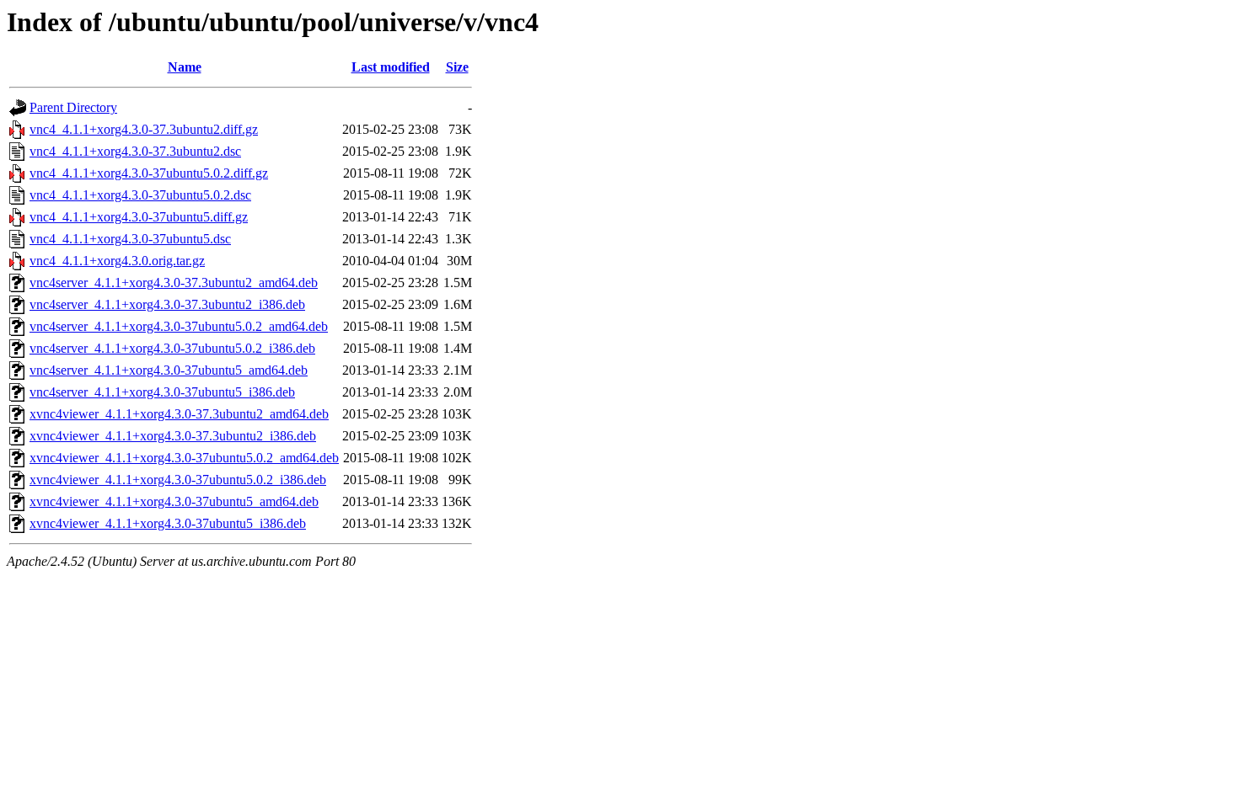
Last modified (390, 67)
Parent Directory (73, 107)
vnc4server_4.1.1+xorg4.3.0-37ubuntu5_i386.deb (162, 392)
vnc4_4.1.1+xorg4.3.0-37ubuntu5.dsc (130, 239)
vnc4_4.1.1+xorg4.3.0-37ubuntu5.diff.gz (139, 217)
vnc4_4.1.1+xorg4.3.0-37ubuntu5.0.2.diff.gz (149, 173)
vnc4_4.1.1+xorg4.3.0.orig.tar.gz (117, 260)
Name (184, 67)
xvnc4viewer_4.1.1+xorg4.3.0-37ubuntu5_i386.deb (168, 523)
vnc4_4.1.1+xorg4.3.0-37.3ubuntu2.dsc (135, 151)
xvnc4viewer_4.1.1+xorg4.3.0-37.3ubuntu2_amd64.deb (179, 414)
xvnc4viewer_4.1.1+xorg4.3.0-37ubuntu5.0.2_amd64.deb (184, 457)
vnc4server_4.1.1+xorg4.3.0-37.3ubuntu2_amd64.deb (174, 282)
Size (457, 67)
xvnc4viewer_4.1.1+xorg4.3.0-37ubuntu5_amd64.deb (174, 501)
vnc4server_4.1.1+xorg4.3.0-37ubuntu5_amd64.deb (169, 370)
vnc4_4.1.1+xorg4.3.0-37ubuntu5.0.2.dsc (140, 195)
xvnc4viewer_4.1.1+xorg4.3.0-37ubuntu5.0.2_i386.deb (178, 479)
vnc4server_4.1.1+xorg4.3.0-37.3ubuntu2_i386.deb (167, 304)
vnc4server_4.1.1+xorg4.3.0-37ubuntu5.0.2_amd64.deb (179, 326)
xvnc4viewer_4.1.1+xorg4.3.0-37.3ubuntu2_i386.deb (173, 436)
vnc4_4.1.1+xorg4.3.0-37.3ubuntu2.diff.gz (144, 129)
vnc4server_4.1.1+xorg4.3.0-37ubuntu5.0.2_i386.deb (172, 348)
